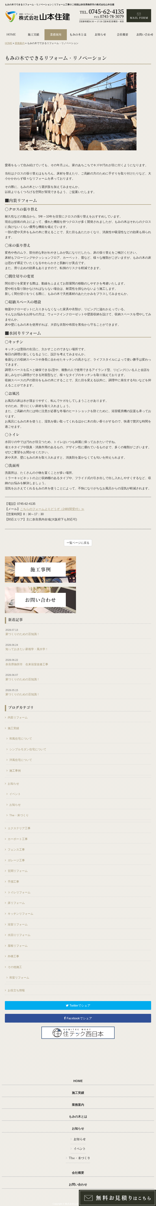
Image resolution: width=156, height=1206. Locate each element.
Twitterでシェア (79, 1005)
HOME (8, 43)
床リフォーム (16, 902)
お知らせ (13, 783)
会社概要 (78, 1172)
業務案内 (20, 43)
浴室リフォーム (18, 924)
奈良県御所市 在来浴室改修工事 (26, 662)
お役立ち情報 (16, 990)
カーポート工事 (18, 839)
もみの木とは (78, 1116)
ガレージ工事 (16, 860)
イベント (15, 794)
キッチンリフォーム (20, 913)
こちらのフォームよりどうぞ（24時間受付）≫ (52, 509)
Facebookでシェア (79, 1018)
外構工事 (13, 956)
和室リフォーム (19, 977)
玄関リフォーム (18, 870)
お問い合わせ (78, 1184)
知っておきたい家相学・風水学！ (26, 647)
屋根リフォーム (18, 945)
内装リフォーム (18, 717)
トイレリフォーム (19, 892)
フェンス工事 (16, 849)
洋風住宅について (20, 759)
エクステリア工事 (19, 828)
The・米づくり (19, 815)
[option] (78, 111)
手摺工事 (13, 881)
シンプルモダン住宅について (27, 749)
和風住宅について (20, 738)
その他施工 (15, 967)
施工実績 (13, 728)
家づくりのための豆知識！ (22, 632)
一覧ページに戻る (78, 542)
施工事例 (15, 770)
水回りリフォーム (19, 935)
